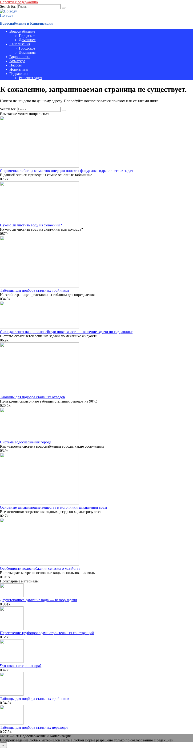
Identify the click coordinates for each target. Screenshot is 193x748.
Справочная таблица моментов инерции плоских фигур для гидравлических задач (66, 171)
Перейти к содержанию (19, 2)
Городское (27, 36)
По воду (6, 15)
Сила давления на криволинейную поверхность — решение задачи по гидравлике (66, 332)
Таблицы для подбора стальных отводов (32, 397)
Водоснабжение (22, 31)
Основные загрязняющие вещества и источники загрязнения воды (53, 507)
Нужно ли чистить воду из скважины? (31, 225)
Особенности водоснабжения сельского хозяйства (40, 568)
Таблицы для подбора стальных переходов (34, 727)
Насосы (15, 65)
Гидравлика (18, 74)
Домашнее (27, 40)
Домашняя (27, 52)
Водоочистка (19, 57)
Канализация (19, 44)
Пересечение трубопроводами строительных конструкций (47, 633)
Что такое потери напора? (20, 666)
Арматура (17, 61)
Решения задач (30, 78)
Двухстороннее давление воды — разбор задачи (38, 600)
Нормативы (18, 69)
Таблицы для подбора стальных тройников (34, 290)
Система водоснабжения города (25, 442)
